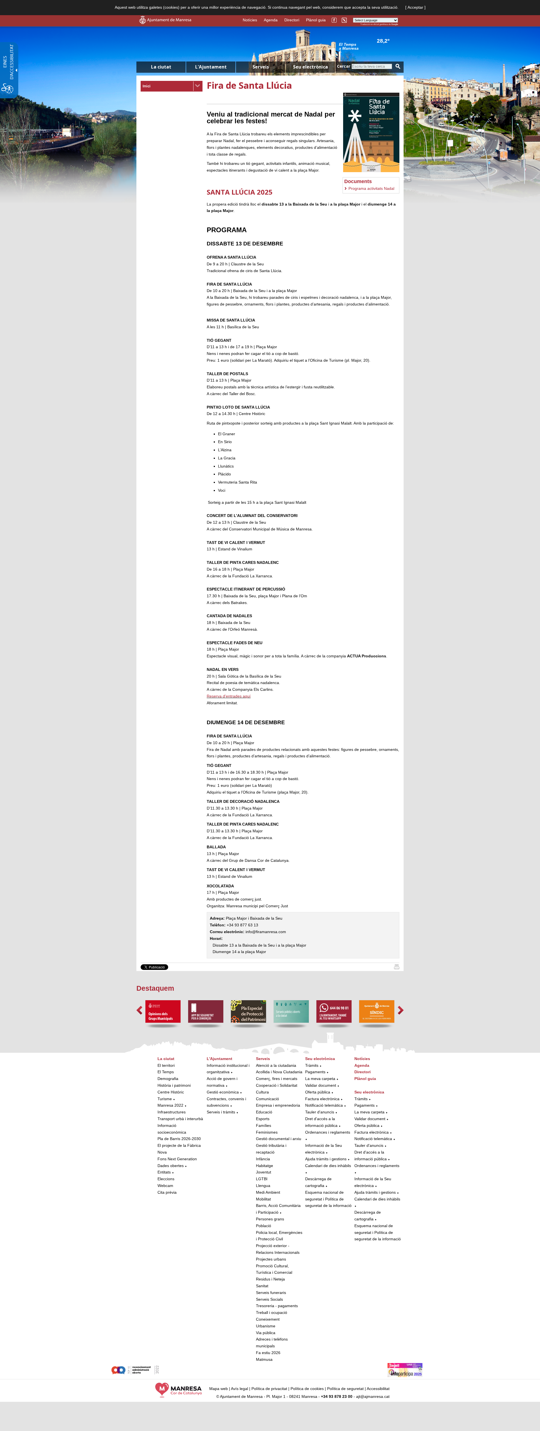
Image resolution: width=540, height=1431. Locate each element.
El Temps (166, 1072)
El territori (166, 1065)
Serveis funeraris (271, 1292)
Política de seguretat (345, 1388)
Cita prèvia (167, 1192)
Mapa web (218, 1388)
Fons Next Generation (177, 1159)
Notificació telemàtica (324, 1105)
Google (394, 24)
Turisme (165, 1099)
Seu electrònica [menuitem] (310, 67)
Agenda (271, 20)
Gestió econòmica (223, 1092)
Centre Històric (171, 1092)
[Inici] (396, 968)
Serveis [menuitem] (261, 67)
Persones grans (270, 1219)
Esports (262, 1118)
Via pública (265, 1332)
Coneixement (268, 1319)
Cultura (262, 1092)
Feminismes (267, 1132)
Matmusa (264, 1359)
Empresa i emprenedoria (278, 1105)
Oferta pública (317, 1092)
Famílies (263, 1125)
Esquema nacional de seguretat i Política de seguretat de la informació (328, 1199)
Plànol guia (316, 20)
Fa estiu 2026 (268, 1352)
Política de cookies (307, 1388)
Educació (264, 1112)
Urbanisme (265, 1326)
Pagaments (315, 1072)
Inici (146, 85)
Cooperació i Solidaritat (276, 1085)
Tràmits (311, 1065)
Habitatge (264, 1165)
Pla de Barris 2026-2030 (179, 1138)
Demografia (168, 1078)
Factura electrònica (322, 1099)
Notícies (250, 20)
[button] (139, 1010)
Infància (263, 1159)
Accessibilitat (378, 1388)
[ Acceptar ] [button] (415, 7)
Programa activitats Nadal (371, 188)
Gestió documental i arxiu (278, 1138)
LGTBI (261, 1179)
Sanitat (262, 1286)
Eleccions (166, 1179)
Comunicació (267, 1099)
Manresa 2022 (170, 1105)
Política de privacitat (269, 1388)
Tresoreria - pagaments (277, 1306)
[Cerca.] (397, 66)
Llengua (263, 1185)
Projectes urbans (271, 1259)
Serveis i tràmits (221, 1112)
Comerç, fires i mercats (276, 1078)
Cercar (343, 66)
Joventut (263, 1172)
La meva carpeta (320, 1078)
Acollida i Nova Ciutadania (279, 1072)
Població (263, 1225)
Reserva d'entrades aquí (229, 696)
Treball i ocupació (271, 1312)
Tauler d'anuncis (319, 1112)
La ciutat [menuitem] (161, 67)
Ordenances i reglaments (327, 1132)
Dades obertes (171, 1165)
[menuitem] (171, 86)
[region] (368, 46)
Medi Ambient (268, 1192)
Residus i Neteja (270, 1279)
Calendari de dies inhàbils (328, 1165)
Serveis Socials (269, 1299)
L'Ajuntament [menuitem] (211, 67)
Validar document (320, 1085)
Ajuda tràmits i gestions (325, 1159)
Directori (291, 20)
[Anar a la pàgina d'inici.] (165, 22)
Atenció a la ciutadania (276, 1065)
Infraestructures (172, 1112)
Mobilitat (263, 1199)
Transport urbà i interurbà (180, 1118)
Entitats (164, 1172)
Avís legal (239, 1388)
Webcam (165, 1185)
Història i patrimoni (174, 1085)
